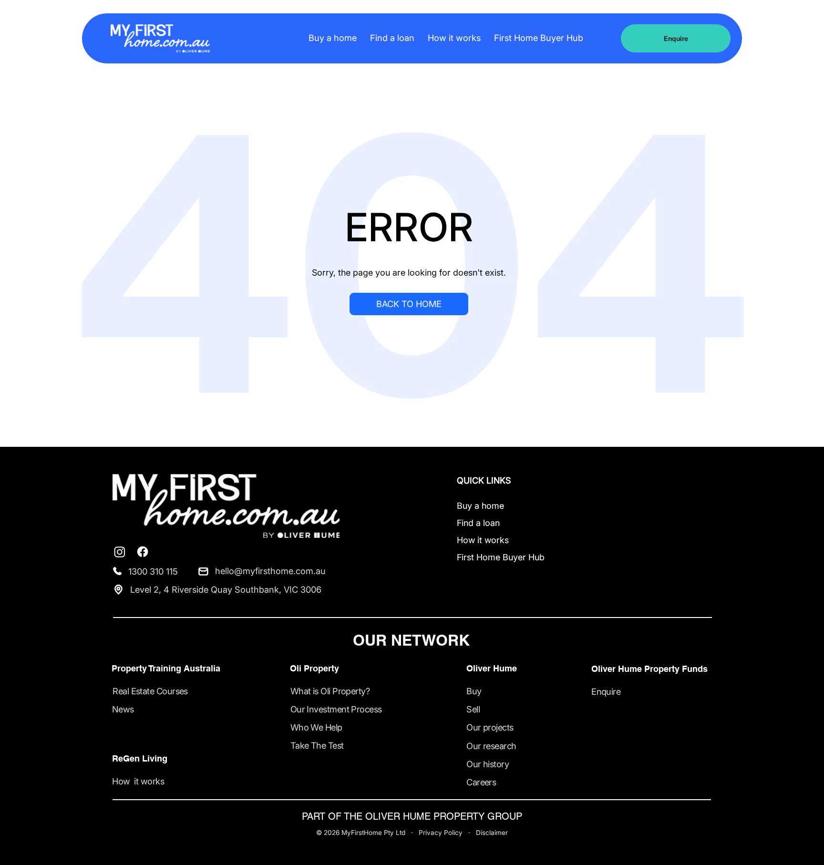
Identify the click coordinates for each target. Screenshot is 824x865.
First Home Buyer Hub (501, 557)
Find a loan (478, 523)
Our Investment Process (336, 709)
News (123, 709)
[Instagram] (120, 552)
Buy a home (480, 506)
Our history (487, 764)
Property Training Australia (166, 668)
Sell (473, 709)
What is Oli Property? (330, 691)
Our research (491, 746)
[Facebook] (142, 552)
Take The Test (317, 745)
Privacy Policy (441, 832)
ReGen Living (139, 758)
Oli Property (314, 668)
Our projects (489, 727)
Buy (473, 691)
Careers (481, 782)
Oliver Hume (491, 668)
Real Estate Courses (150, 691)
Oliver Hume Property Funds (649, 668)
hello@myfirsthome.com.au (270, 571)
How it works (483, 540)
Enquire (605, 691)
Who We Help (316, 727)
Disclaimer (492, 832)
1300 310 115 (153, 571)
